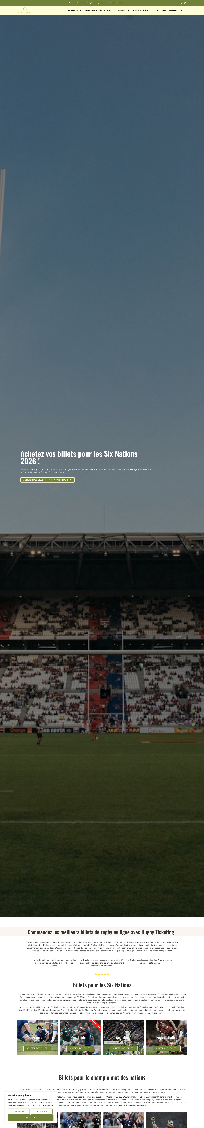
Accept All (31, 1118)
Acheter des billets (37, 1048)
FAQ (164, 10)
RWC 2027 (122, 10)
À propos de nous (141, 10)
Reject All (41, 1111)
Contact (173, 10)
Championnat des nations (98, 10)
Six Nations (73, 10)
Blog (156, 10)
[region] (31, 1107)
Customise (19, 1111)
